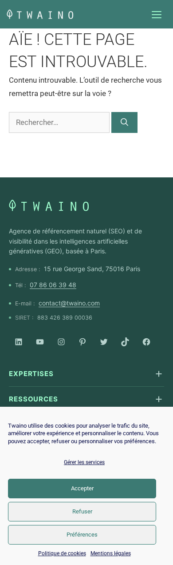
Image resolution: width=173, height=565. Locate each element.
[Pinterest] (82, 342)
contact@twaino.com (69, 303)
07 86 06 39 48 (53, 285)
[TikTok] (125, 342)
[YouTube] (40, 342)
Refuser (82, 511)
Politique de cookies (62, 553)
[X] (104, 342)
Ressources (33, 399)
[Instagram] (61, 342)
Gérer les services (84, 462)
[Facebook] (146, 342)
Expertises (31, 373)
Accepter (82, 488)
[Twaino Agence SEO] (49, 205)
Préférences (82, 534)
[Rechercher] (124, 122)
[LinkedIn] (18, 342)
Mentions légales (110, 553)
